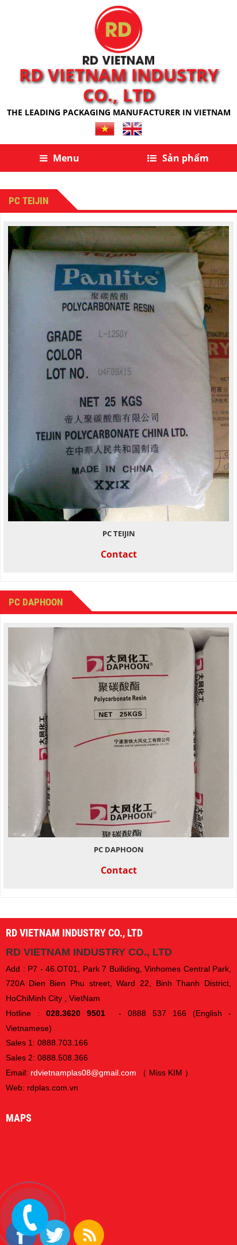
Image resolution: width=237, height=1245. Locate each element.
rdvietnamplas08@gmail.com (83, 1072)
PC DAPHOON (119, 849)
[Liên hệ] (29, 1217)
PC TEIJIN (118, 533)
